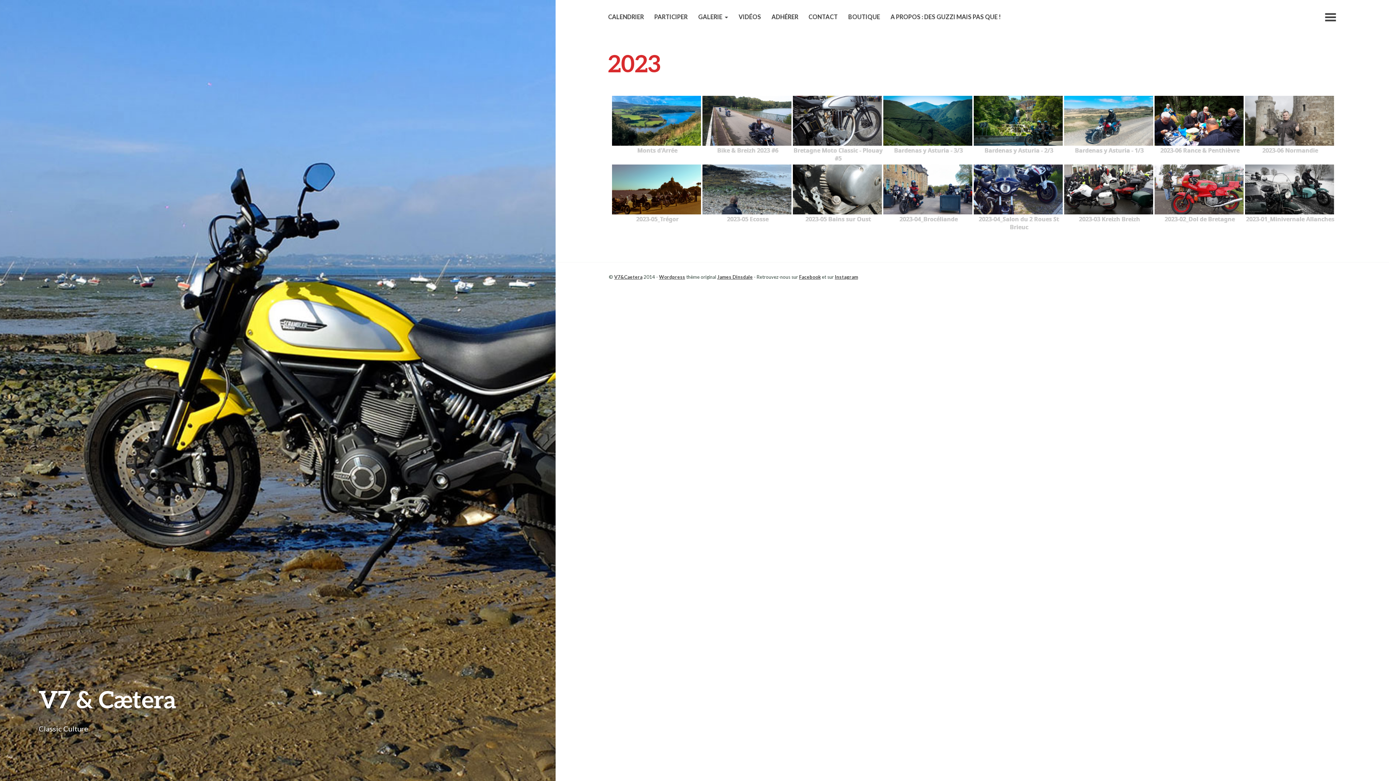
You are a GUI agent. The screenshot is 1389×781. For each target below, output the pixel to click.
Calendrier (626, 17)
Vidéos (750, 17)
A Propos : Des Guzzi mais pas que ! (946, 17)
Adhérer (785, 17)
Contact (823, 17)
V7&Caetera (628, 277)
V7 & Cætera (107, 699)
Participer (671, 17)
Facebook (810, 277)
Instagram (846, 277)
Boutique (864, 17)
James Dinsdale (735, 277)
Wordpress (672, 277)
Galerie (710, 17)
